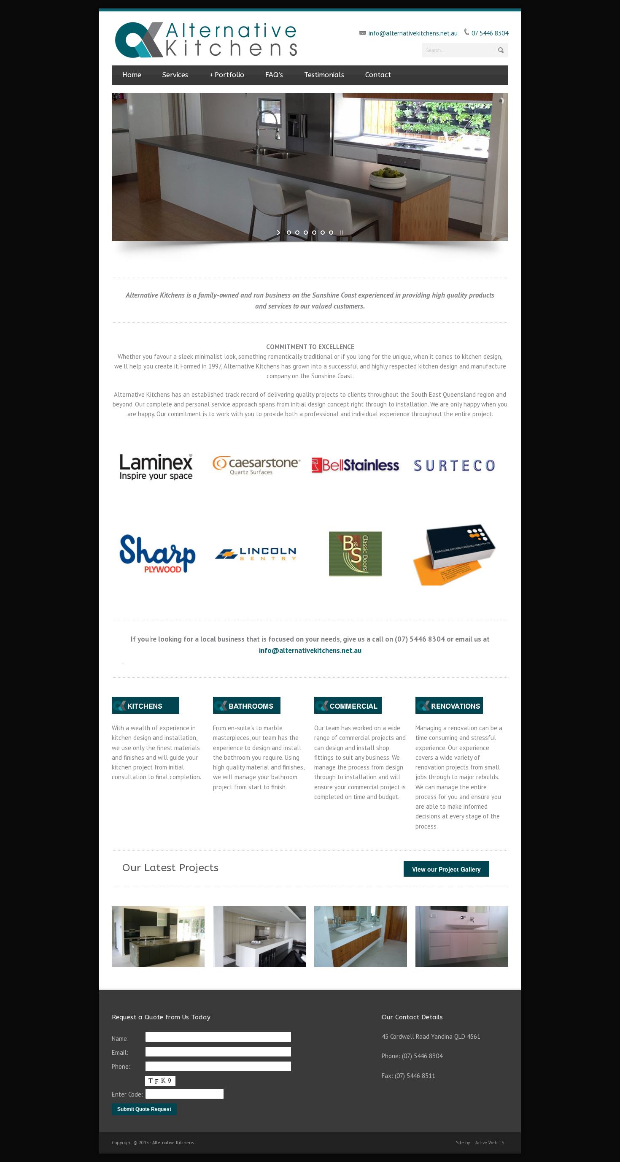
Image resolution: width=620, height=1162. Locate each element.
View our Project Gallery (446, 869)
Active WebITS (489, 1143)
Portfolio (226, 75)
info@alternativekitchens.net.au (413, 33)
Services (175, 75)
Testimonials (324, 75)
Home (131, 75)
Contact (378, 75)
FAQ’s (274, 75)
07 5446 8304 (490, 33)
